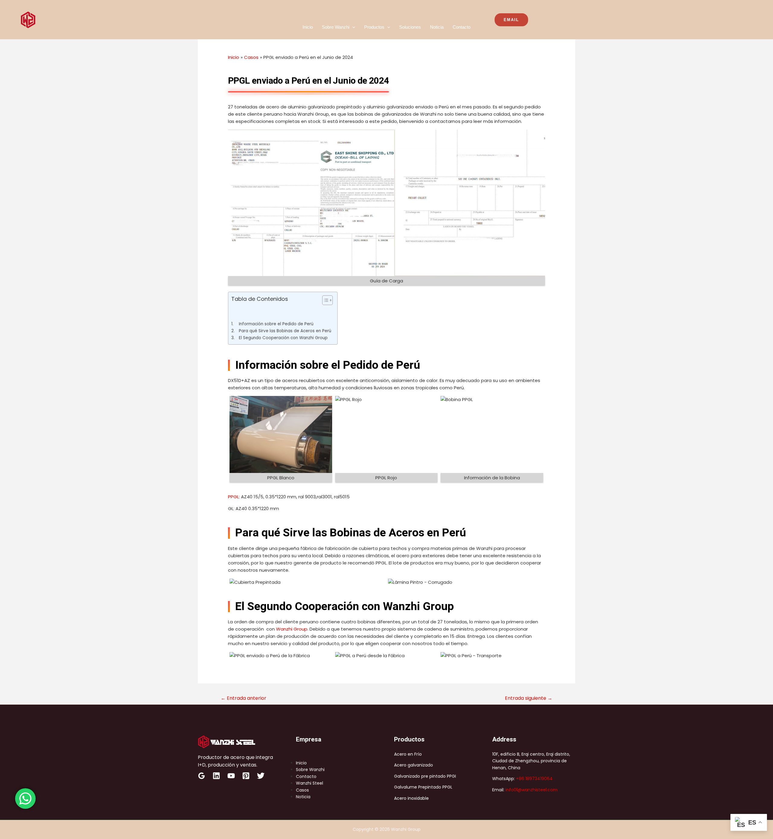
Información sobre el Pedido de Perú (276, 324)
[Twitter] (261, 776)
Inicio (308, 27)
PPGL (233, 496)
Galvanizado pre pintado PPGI (425, 776)
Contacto (461, 27)
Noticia (437, 27)
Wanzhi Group (291, 629)
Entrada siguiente (528, 698)
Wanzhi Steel (309, 783)
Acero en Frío (408, 754)
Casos (302, 790)
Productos (374, 27)
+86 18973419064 (534, 779)
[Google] (201, 776)
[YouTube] (231, 776)
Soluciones (410, 27)
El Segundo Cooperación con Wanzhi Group (283, 338)
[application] (352, 27)
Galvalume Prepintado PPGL (423, 787)
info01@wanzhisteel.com (531, 790)
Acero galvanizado (413, 765)
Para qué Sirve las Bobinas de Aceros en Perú (285, 331)
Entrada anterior (243, 698)
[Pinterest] (246, 776)
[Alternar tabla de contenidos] (324, 300)
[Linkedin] (216, 776)
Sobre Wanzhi (335, 27)
